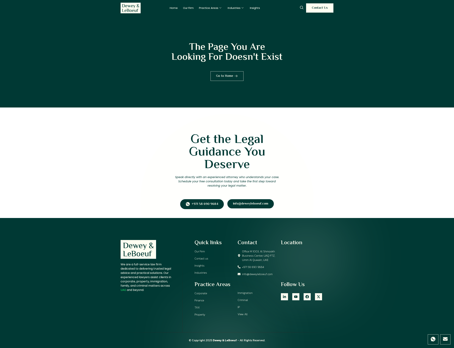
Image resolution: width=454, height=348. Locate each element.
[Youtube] (295, 296)
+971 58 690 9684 (205, 204)
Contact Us (320, 7)
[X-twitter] (318, 296)
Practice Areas (208, 8)
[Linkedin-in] (284, 296)
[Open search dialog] (301, 8)
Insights (255, 8)
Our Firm (188, 8)
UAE (123, 290)
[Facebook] (307, 296)
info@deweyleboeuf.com (250, 203)
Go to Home (224, 76)
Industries (234, 8)
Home (174, 8)
